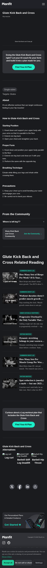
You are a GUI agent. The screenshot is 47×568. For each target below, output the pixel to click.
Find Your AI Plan (23, 67)
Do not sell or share (23, 563)
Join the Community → (33, 234)
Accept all (8, 563)
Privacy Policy (7, 557)
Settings (39, 563)
